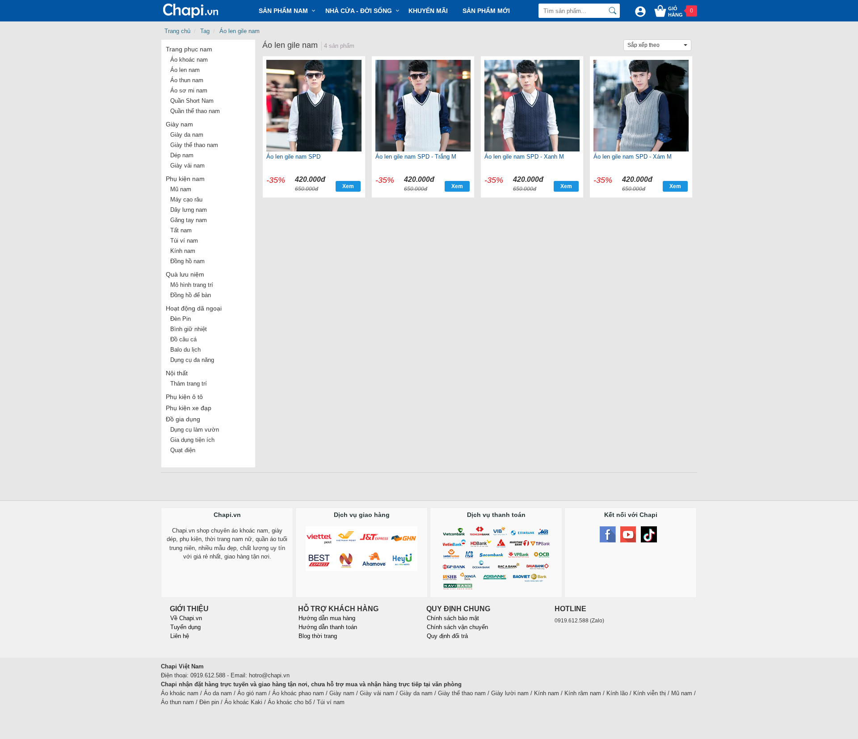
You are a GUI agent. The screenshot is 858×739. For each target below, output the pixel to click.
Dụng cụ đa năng (192, 360)
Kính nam (182, 251)
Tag (205, 31)
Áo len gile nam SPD (293, 156)
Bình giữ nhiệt (188, 329)
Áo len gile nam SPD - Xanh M (524, 156)
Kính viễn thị (649, 693)
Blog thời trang (318, 636)
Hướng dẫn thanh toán (328, 627)
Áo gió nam (252, 693)
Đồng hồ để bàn (190, 295)
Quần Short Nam (192, 100)
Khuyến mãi (428, 10)
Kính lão (617, 693)
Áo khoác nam (189, 59)
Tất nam (181, 230)
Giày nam (179, 124)
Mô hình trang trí (191, 284)
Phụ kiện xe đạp (188, 407)
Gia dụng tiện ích (192, 440)
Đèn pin (209, 702)
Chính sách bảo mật (453, 618)
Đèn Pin (180, 318)
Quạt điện (182, 450)
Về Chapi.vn (186, 618)
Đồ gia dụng (183, 419)
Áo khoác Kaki (243, 702)
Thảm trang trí (188, 383)
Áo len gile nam (239, 31)
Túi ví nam (184, 240)
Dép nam (181, 155)
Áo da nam (218, 693)
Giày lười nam (510, 693)
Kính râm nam (582, 693)
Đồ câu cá (183, 339)
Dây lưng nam (188, 209)
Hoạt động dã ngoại (194, 308)
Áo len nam (185, 70)
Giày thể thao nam (194, 145)
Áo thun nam (186, 80)
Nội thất (177, 373)
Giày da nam (186, 134)
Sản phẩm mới (486, 10)
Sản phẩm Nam (283, 10)
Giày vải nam (187, 165)
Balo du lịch (185, 349)
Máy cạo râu (186, 199)
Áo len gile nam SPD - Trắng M (415, 156)
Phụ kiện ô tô (184, 396)
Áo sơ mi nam (188, 90)
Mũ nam (180, 189)
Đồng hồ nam (187, 261)
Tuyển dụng (185, 627)
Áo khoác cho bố (289, 702)
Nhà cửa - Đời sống (358, 10)
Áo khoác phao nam (298, 693)
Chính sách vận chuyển (457, 627)
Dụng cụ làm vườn (194, 429)
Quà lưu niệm (185, 274)
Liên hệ (179, 636)
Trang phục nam (189, 49)
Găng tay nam (188, 220)
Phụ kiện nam (185, 178)
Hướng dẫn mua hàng (327, 618)
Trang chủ (177, 31)
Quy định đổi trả (447, 636)
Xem (348, 186)
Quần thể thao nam (195, 111)
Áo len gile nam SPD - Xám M (632, 156)
